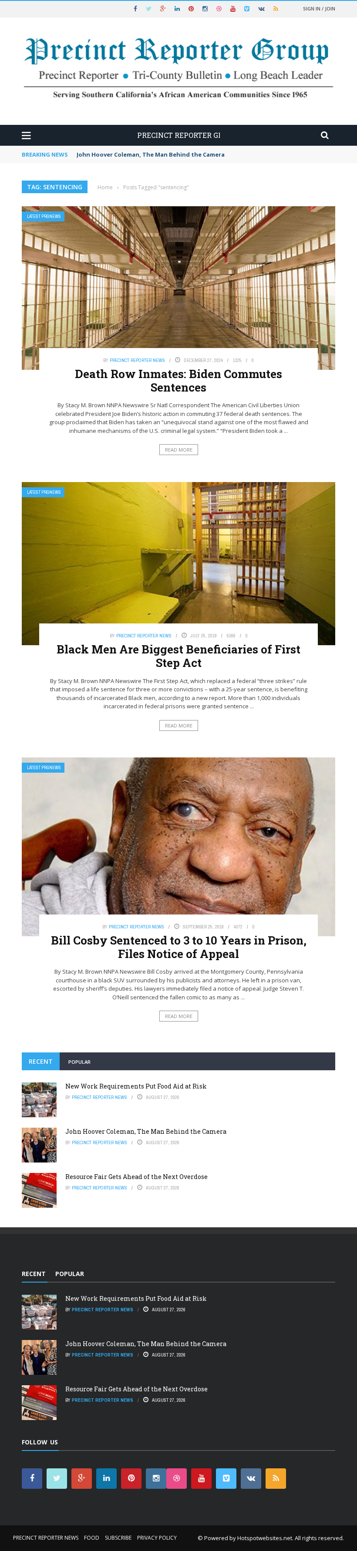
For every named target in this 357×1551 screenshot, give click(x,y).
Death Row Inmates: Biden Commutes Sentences (178, 380)
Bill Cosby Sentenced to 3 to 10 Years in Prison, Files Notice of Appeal (178, 947)
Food (91, 1537)
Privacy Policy (157, 1537)
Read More (178, 449)
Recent (41, 1061)
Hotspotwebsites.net (264, 1538)
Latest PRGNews (44, 216)
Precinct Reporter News (137, 360)
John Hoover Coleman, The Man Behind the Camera (151, 154)
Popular (79, 1062)
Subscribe (118, 1537)
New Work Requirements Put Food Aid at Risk (136, 1086)
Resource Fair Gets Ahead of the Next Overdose (136, 1176)
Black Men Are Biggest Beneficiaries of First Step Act (178, 656)
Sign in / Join (319, 8)
